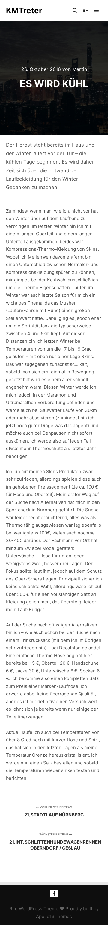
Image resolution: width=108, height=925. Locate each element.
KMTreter (24, 10)
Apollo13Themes (54, 916)
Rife (13, 908)
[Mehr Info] (85, 10)
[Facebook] (54, 893)
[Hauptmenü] (96, 10)
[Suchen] (75, 10)
